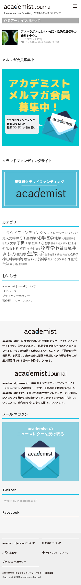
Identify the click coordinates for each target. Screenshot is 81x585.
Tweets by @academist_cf (19, 501)
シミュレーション (56, 233)
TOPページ (9, 291)
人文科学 (12, 238)
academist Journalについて (19, 286)
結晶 (27, 259)
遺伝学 (55, 42)
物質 (60, 248)
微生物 (36, 243)
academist (12, 388)
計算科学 (52, 259)
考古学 (33, 259)
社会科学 (72, 254)
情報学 (54, 243)
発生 (59, 254)
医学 (50, 237)
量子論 (14, 264)
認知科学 (62, 259)
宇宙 (21, 242)
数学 (65, 243)
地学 (57, 238)
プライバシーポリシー (16, 295)
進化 (70, 259)
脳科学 (43, 259)
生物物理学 (51, 254)
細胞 (19, 258)
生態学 (22, 254)
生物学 (47, 42)
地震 (4, 243)
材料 (16, 248)
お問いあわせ (9, 552)
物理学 (48, 248)
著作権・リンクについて (17, 300)
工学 (28, 243)
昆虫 (9, 248)
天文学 (11, 243)
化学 (41, 237)
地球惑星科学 (69, 238)
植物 (40, 42)
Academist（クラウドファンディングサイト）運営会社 (27, 572)
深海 (38, 248)
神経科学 (9, 259)
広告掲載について (51, 543)
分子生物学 (31, 42)
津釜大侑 (35, 20)
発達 (65, 254)
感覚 (60, 243)
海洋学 (31, 248)
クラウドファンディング (22, 232)
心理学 (46, 243)
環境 (68, 248)
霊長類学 (22, 264)
